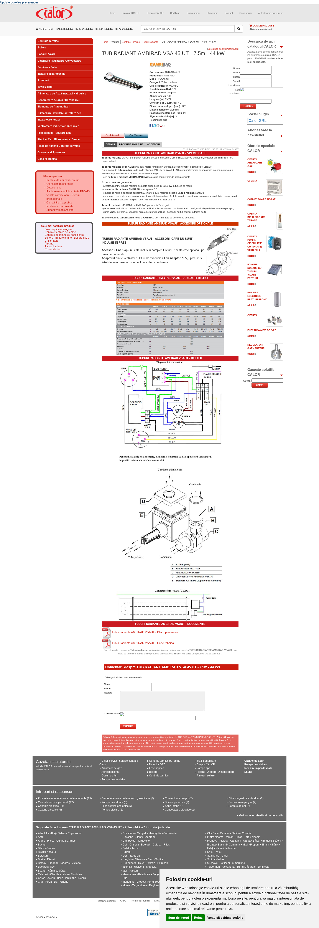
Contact (229, 13)
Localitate (234, 85)
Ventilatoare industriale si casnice (58, 126)
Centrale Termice (48, 41)
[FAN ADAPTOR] (222, 263)
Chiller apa (51, 240)
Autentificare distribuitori (270, 13)
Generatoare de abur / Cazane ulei (58, 100)
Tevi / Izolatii (45, 86)
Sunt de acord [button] (178, 917)
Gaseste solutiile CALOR (261, 372)
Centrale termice (159, 775)
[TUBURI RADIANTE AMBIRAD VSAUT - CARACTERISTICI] (170, 318)
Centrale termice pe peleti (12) (56, 802)
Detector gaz (53, 187)
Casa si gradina (47, 158)
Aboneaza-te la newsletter (259, 132)
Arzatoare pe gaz (112, 768)
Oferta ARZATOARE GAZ (254, 162)
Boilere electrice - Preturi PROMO (257, 296)
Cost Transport (136, 135)
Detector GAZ (157, 764)
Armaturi (43, 80)
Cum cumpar (193, 13)
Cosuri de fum (53, 249)
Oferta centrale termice (59, 183)
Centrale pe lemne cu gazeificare (64, 235)
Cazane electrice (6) (50, 809)
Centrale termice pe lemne (60, 232)
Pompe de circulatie (113, 779)
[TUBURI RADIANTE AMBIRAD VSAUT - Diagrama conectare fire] (170, 605)
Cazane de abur (254, 760)
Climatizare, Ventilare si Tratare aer (59, 113)
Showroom (212, 13)
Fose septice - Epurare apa (54, 132)
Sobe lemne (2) (174, 805)
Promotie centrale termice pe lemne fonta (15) (65, 798)
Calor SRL (257, 120)
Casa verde (245, 13)
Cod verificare (112, 713)
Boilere (42, 47)
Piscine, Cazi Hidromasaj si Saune (59, 139)
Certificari (175, 13)
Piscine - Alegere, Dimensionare (216, 771)
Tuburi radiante (150, 42)
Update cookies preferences (19, 2)
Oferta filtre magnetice (59, 202)
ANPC (123, 900)
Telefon (235, 77)
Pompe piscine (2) (112, 809)
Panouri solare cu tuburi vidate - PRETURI (254, 271)
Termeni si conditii (140, 900)
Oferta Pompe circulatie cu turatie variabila (254, 243)
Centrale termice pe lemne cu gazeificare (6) (128, 798)
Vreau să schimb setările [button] (225, 917)
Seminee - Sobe (47, 67)
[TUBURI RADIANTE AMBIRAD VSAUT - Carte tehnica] (107, 643)
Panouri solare (47, 54)
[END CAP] (222, 238)
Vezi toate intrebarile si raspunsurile (261, 815)
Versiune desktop (106, 901)
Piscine (49, 243)
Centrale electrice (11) (51, 805)
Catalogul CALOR (131, 13)
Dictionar (159, 900)
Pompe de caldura (255, 764)
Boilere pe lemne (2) (177, 802)
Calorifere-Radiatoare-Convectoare (59, 60)
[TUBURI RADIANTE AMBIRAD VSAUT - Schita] (170, 517)
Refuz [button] (198, 917)
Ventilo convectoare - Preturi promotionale (63, 197)
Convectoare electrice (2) (180, 809)
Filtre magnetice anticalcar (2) (246, 798)
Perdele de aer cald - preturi (62, 180)
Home (112, 13)
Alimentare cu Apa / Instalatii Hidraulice (62, 93)
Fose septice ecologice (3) (117, 805)
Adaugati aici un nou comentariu (123, 677)
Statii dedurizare (206, 760)
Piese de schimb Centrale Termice (59, 145)
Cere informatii (112, 135)
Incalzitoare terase (49, 119)
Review (108, 692)
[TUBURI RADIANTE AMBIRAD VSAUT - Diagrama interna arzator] (170, 405)
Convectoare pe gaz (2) (179, 798)
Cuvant (247, 381)
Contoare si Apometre (51, 152)
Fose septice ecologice (58, 229)
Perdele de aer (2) (239, 805)
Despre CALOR (155, 13)
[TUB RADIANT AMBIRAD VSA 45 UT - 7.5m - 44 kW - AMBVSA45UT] (123, 81)
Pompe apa (203, 768)
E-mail (107, 688)
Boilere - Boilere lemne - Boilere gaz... (67, 237)
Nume (107, 684)
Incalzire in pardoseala (51, 73)
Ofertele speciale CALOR (261, 148)
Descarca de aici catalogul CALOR (261, 44)
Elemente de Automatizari (53, 106)
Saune (248, 771)
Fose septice (156, 768)
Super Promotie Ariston (60, 209)
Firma (236, 72)
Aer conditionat (110, 771)
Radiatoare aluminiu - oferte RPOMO (68, 191)
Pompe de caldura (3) (114, 802)
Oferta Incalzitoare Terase (256, 217)
